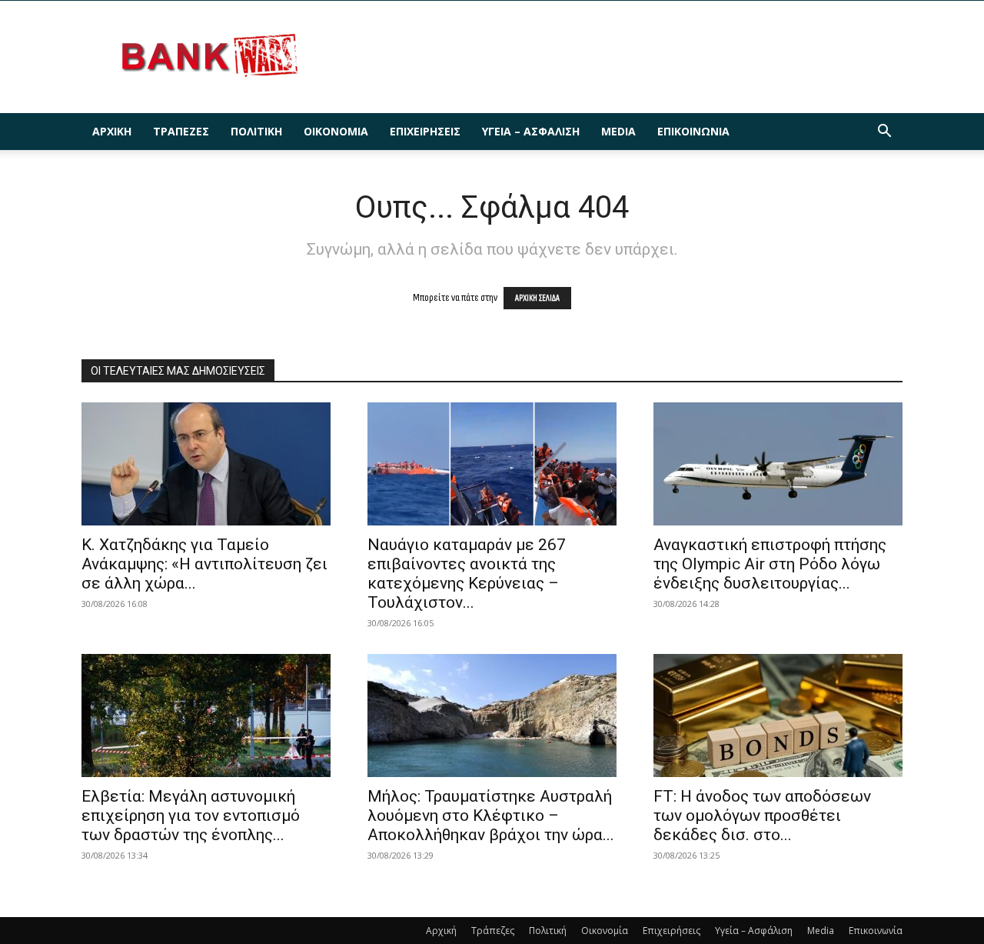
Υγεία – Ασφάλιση (531, 131)
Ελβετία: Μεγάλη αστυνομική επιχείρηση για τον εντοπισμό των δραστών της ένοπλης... (190, 815)
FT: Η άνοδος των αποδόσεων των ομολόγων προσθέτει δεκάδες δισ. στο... (762, 815)
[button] (884, 132)
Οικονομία (336, 131)
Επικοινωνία (693, 131)
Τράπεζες (181, 131)
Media (618, 131)
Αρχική (111, 131)
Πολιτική (256, 131)
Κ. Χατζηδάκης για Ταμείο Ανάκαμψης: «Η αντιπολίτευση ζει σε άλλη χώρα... (204, 563)
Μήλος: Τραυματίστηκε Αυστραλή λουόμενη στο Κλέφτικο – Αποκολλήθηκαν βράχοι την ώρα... (490, 815)
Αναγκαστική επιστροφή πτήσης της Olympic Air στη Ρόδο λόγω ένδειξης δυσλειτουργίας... (769, 563)
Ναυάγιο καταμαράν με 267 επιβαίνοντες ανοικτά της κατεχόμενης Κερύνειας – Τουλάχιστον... (466, 573)
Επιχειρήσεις (425, 131)
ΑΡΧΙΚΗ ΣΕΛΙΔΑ (537, 298)
